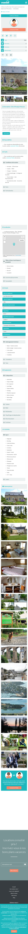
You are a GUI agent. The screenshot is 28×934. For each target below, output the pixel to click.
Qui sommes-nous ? (14, 889)
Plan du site (14, 895)
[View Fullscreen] (5, 242)
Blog (14, 897)
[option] (9, 99)
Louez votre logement (14, 891)
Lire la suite (6, 133)
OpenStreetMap (18, 255)
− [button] (4, 239)
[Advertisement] (14, 209)
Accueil (14, 886)
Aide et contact (14, 893)
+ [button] (4, 237)
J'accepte (14, 931)
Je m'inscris (14, 870)
